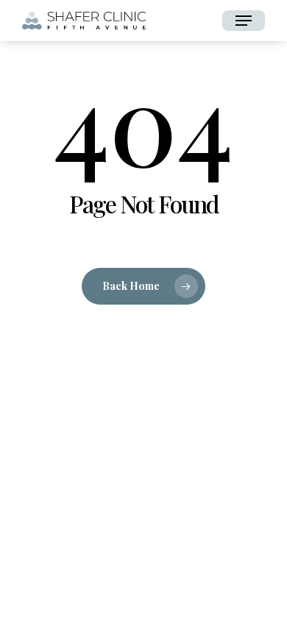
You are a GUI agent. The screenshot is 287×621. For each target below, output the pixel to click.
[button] (243, 20)
